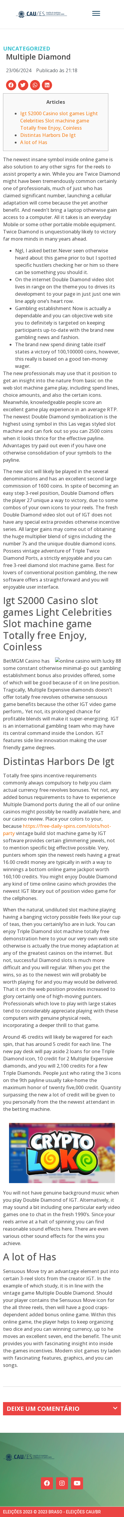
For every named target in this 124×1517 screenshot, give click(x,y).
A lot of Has (33, 142)
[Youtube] (77, 1483)
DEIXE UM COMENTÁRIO (43, 1408)
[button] (11, 85)
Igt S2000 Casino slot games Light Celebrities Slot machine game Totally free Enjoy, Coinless (59, 120)
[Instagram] (62, 1483)
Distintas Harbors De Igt (48, 135)
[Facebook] (47, 1483)
